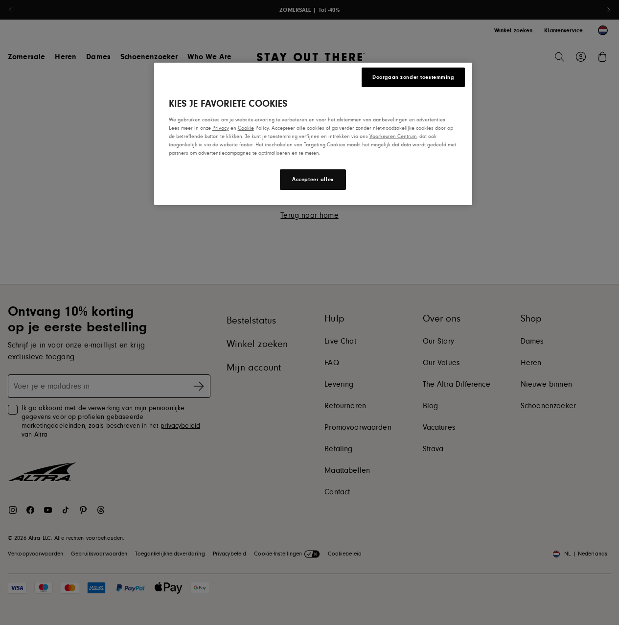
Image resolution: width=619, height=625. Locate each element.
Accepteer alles (313, 179)
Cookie (246, 128)
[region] (313, 134)
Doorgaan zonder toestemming (413, 77)
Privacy (220, 128)
